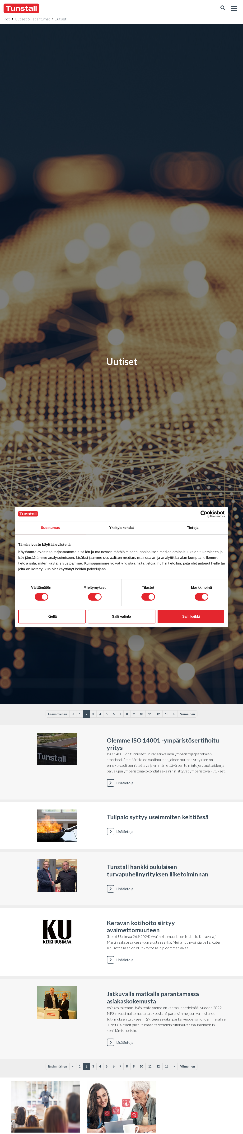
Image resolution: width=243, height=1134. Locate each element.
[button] (223, 8)
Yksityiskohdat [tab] (121, 528)
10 (141, 714)
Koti (7, 19)
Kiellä (52, 616)
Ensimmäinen (57, 714)
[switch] (95, 597)
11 (149, 714)
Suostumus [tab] (50, 528)
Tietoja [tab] (192, 528)
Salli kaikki (191, 616)
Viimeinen (187, 714)
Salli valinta (121, 616)
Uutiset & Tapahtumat (32, 19)
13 (166, 714)
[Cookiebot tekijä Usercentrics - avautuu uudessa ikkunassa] (204, 514)
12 (158, 714)
